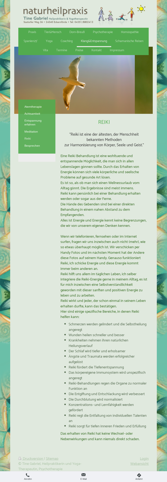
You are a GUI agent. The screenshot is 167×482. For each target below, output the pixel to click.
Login (144, 459)
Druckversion (33, 459)
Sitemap (52, 459)
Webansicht (139, 464)
